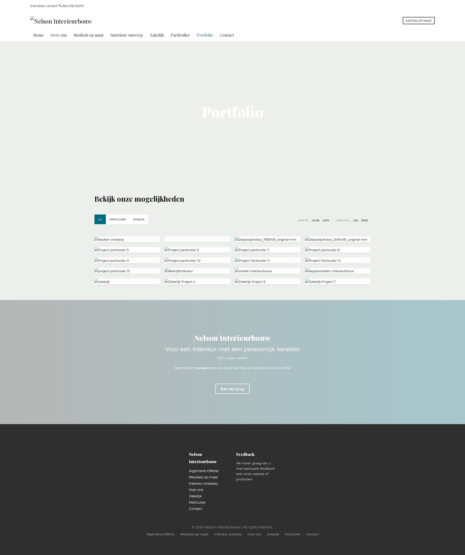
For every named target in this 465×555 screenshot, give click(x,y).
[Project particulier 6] (197, 250)
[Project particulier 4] (338, 239)
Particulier (117, 219)
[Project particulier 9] (127, 260)
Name (315, 220)
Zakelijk (139, 219)
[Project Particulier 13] (127, 271)
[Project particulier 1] (127, 239)
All (100, 219)
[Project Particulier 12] (338, 260)
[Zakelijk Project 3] (338, 271)
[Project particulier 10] (197, 260)
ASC (355, 220)
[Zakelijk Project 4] (127, 281)
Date (326, 220)
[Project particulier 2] (197, 239)
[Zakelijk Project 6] (267, 281)
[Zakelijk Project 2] (267, 271)
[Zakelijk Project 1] (197, 271)
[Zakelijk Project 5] (197, 281)
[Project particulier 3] (267, 239)
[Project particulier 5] (127, 250)
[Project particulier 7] (267, 250)
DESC (364, 220)
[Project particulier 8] (338, 250)
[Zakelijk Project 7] (338, 281)
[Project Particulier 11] (267, 260)
